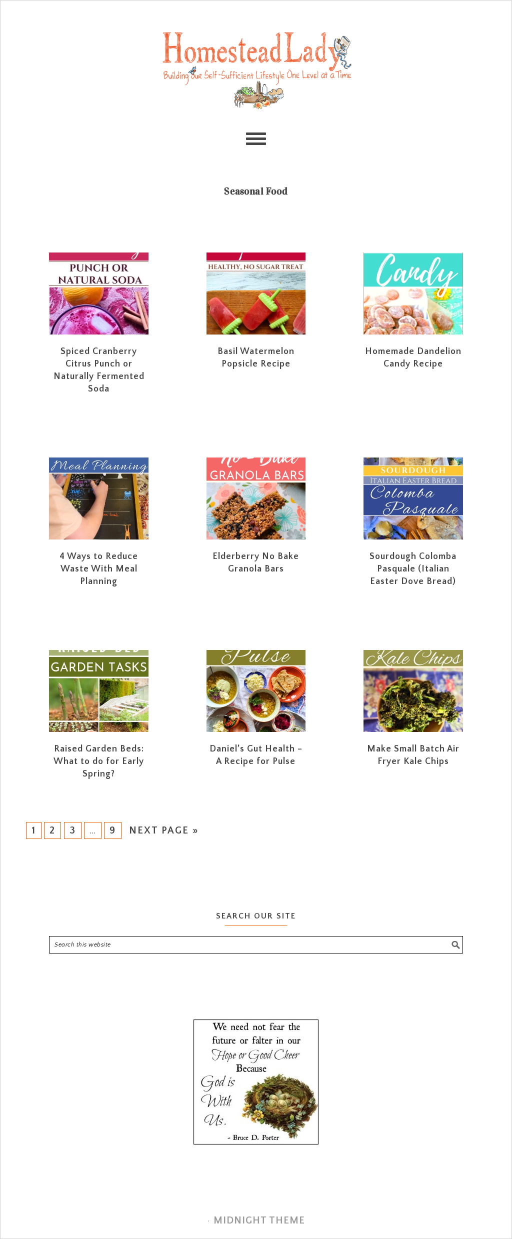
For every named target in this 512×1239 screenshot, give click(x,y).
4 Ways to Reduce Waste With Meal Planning (99, 569)
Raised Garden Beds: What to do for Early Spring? (99, 761)
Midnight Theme (259, 1220)
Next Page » (164, 830)
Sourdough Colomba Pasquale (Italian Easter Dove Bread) (413, 569)
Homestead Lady (256, 69)
